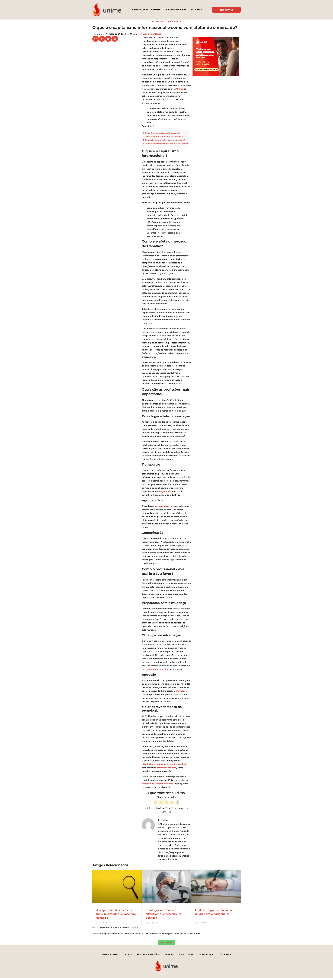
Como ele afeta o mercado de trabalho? (163, 136)
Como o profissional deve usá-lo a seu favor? (165, 143)
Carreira (155, 9)
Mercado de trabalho (171, 21)
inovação (181, 691)
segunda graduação (157, 669)
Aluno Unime (186, 954)
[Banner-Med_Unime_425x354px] (216, 75)
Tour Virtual (196, 9)
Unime (179, 89)
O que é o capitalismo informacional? (161, 133)
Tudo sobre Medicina (174, 9)
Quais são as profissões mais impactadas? (164, 140)
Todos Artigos (205, 954)
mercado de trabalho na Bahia (157, 783)
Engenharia (165, 491)
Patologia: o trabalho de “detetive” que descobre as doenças (163, 913)
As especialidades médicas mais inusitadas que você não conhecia (116, 913)
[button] (95, 39)
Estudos (169, 954)
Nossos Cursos (140, 9)
